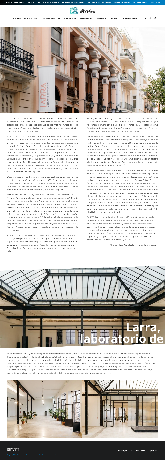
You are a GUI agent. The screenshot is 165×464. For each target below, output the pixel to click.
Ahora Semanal (130, 18)
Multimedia (101, 18)
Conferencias (30, 18)
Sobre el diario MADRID (15, 2)
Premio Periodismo (67, 18)
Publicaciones (85, 18)
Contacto (155, 2)
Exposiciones (49, 18)
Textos (114, 18)
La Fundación (34, 2)
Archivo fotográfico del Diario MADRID (131, 2)
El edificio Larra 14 (51, 2)
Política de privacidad (50, 455)
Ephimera (35, 370)
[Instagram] (150, 18)
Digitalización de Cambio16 (99, 2)
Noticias (17, 18)
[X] (145, 18)
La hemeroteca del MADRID (73, 2)
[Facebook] (141, 18)
